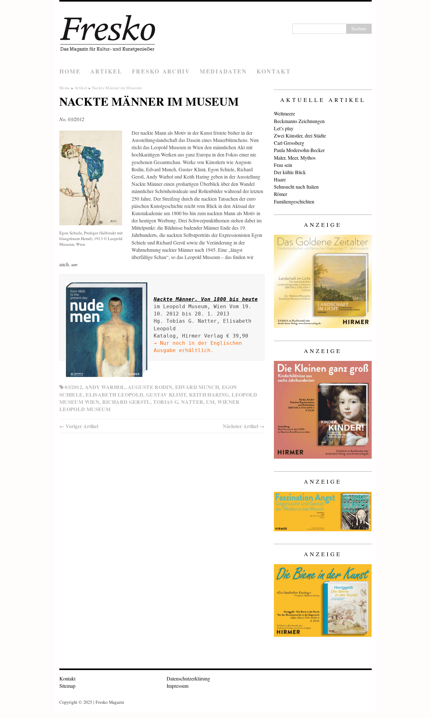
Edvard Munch (197, 387)
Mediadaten (223, 71)
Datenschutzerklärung (188, 678)
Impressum (177, 685)
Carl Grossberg (289, 142)
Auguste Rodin (150, 387)
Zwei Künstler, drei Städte (300, 135)
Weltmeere (284, 113)
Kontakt (274, 71)
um (210, 401)
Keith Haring (209, 394)
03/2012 (73, 387)
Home (70, 71)
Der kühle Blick (290, 172)
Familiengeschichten (294, 201)
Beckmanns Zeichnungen (299, 121)
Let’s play (283, 128)
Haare (280, 179)
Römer (280, 194)
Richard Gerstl (126, 401)
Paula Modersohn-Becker (299, 150)
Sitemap (67, 685)
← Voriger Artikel (78, 426)
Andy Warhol (105, 387)
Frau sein (283, 165)
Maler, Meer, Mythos (295, 157)
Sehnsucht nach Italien (296, 186)
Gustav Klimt (166, 394)
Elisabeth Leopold (114, 394)
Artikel (106, 71)
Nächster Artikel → (243, 426)
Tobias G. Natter (178, 401)
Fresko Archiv (161, 71)
